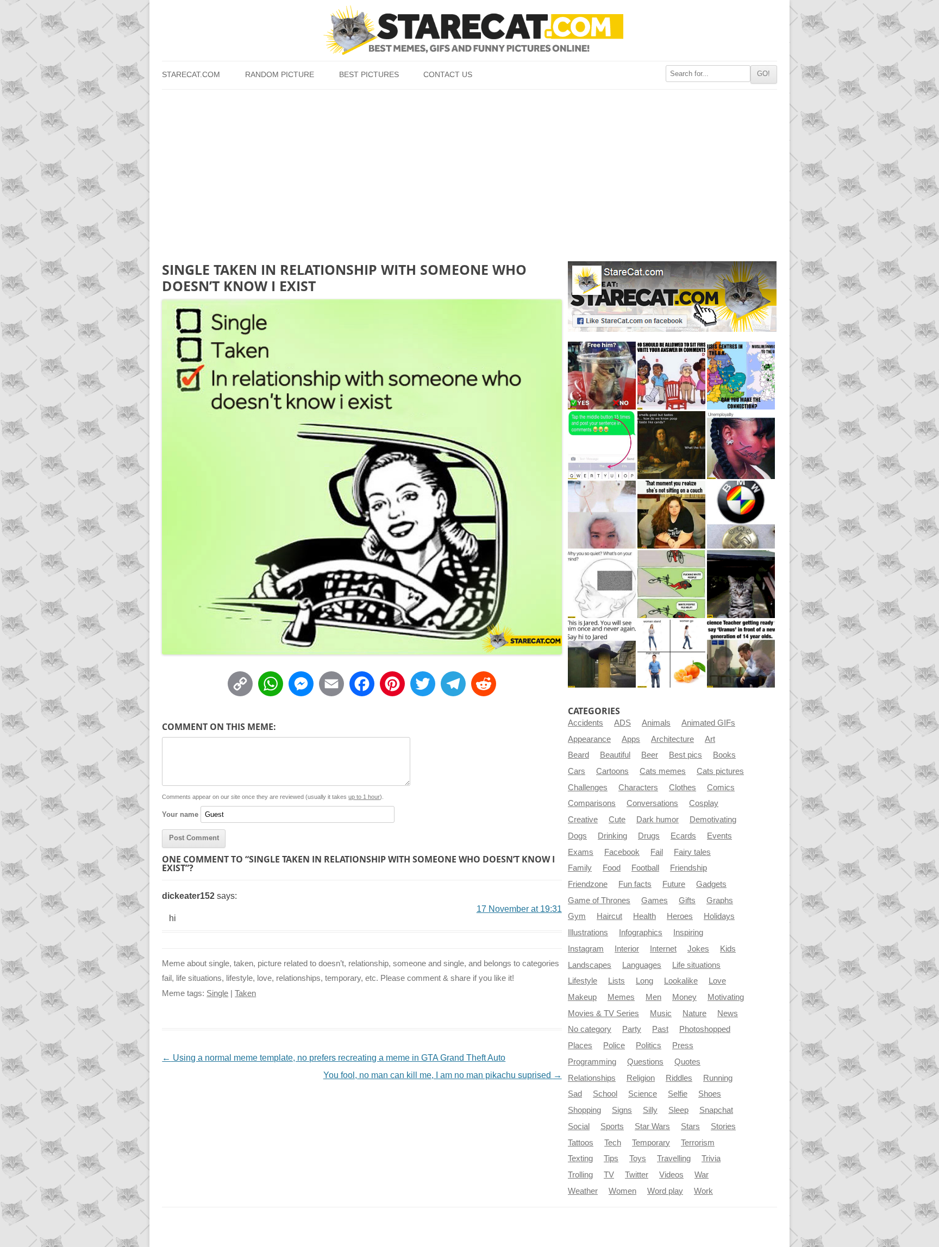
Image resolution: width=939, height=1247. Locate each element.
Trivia (711, 1158)
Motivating (726, 997)
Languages (641, 965)
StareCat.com (191, 75)
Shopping (584, 1110)
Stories (723, 1126)
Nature (694, 1013)
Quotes (687, 1061)
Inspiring (688, 932)
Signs (622, 1110)
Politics (648, 1045)
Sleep (678, 1110)
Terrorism (698, 1142)
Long (644, 981)
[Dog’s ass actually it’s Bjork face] (602, 515)
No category (589, 1029)
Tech (612, 1142)
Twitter (636, 1174)
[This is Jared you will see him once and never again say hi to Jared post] (602, 654)
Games (654, 900)
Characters (638, 787)
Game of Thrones (599, 900)
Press (682, 1045)
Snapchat (716, 1110)
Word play (665, 1191)
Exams (580, 852)
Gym (577, 916)
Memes (621, 997)
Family (580, 868)
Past (660, 1029)
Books (724, 755)
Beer (649, 755)
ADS (622, 723)
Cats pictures (720, 771)
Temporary (651, 1142)
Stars (690, 1126)
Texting (580, 1158)
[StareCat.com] (469, 30)
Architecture (672, 739)
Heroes (680, 916)
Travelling (674, 1158)
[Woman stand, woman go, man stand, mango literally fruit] (671, 654)
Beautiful (615, 755)
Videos (671, 1174)
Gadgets (711, 884)
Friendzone (588, 884)
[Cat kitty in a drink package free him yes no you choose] (602, 376)
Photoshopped (704, 1029)
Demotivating (713, 819)
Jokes (698, 948)
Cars (576, 771)
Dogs (577, 836)
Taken (245, 993)
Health (644, 916)
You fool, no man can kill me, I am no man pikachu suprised (442, 1075)
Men (653, 997)
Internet (663, 948)
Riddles (679, 1078)
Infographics (640, 932)
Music (661, 1013)
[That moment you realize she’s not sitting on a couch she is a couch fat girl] (671, 515)
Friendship (688, 868)
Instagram (586, 948)
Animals (656, 723)
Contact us (447, 75)
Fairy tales (692, 852)
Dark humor (657, 819)
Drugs (649, 836)
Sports (612, 1126)
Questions (645, 1061)
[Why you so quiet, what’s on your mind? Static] (602, 584)
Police (614, 1045)
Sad (575, 1093)
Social (579, 1126)
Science (642, 1093)
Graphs (719, 900)
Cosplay (703, 803)
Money (684, 997)
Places (580, 1045)
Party (631, 1029)
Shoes (709, 1093)
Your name (180, 814)
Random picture (279, 75)
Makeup (582, 997)
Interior (627, 948)
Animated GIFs (708, 723)
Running (718, 1078)
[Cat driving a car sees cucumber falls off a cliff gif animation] (741, 584)
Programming (592, 1061)
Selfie (677, 1093)
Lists (616, 981)
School (605, 1093)
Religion (641, 1078)
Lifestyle (582, 981)
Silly (650, 1110)
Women (622, 1191)
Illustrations (588, 932)
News (727, 1013)
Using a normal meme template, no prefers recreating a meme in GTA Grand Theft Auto (333, 1057)
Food (612, 868)
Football (645, 868)
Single (217, 993)
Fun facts (635, 884)
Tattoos (580, 1142)
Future (673, 884)
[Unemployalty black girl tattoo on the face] (741, 445)
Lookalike (681, 981)
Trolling (580, 1174)
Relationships (592, 1078)
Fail (656, 852)
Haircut (609, 916)
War (701, 1174)
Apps (631, 739)
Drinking (612, 836)
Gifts (687, 900)
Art (710, 739)
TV (609, 1174)
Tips (611, 1158)
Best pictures (369, 75)
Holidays (719, 916)
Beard (578, 755)
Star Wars (652, 1126)
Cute (617, 819)
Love (717, 981)
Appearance (589, 739)
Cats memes (663, 771)
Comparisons (592, 803)
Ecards (683, 836)
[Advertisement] (469, 171)
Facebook (622, 852)
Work (703, 1191)
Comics (721, 787)
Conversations (652, 803)
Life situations (696, 965)
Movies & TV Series (603, 1013)
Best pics (685, 755)
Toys (637, 1158)
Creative (583, 819)
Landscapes (589, 965)
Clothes (682, 787)
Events (719, 836)
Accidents (585, 723)
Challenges (588, 787)
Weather (583, 1191)
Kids (728, 948)
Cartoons (612, 771)
